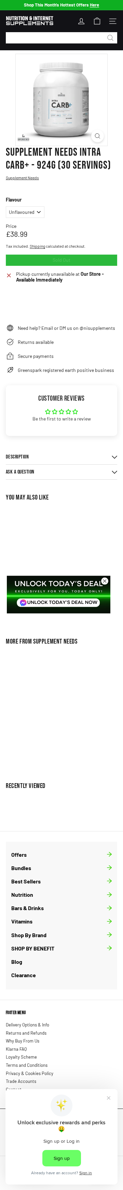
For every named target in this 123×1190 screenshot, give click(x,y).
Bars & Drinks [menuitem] (27, 908)
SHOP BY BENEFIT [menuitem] (32, 948)
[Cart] (97, 21)
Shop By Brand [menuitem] (28, 935)
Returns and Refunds (26, 1033)
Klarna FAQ (16, 1049)
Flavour (14, 200)
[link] (58, 594)
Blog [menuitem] (16, 961)
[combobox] (61, 37)
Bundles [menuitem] (21, 868)
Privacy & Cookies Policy (29, 1073)
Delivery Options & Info (27, 1024)
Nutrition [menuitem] (22, 894)
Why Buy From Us (22, 1041)
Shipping (37, 246)
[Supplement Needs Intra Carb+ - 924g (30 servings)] (48, 709)
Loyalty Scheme (21, 1057)
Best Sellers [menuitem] (26, 881)
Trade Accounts (21, 1081)
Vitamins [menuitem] (21, 921)
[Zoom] (97, 136)
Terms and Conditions (26, 1065)
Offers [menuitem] (19, 854)
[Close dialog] (104, 581)
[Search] (110, 37)
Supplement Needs (55, 641)
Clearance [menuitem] (23, 975)
